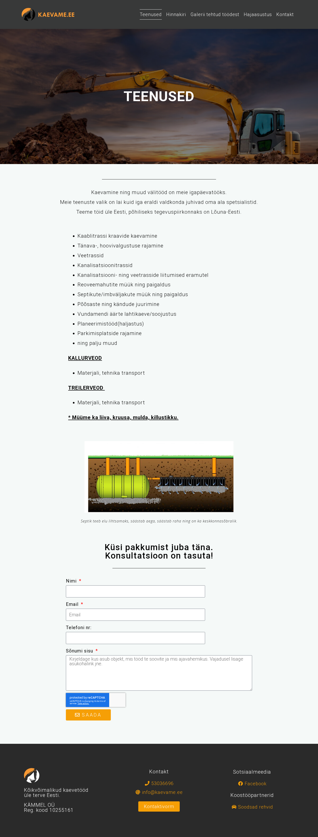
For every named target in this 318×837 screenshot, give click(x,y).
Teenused (151, 14)
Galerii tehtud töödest (214, 14)
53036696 (162, 783)
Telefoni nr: (78, 627)
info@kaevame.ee (162, 792)
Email (73, 604)
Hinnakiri (176, 14)
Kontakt (285, 14)
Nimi (72, 581)
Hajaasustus (258, 14)
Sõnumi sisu (80, 651)
